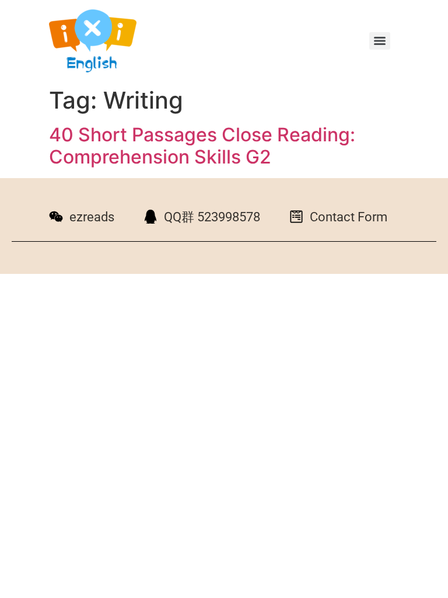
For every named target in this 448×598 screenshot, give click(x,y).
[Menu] (379, 41)
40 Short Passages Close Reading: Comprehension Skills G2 (202, 145)
